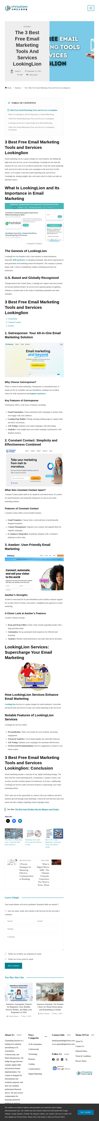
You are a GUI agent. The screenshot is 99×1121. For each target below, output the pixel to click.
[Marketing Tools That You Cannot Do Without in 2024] (34, 833)
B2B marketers (19, 260)
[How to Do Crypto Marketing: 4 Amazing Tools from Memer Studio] (54, 833)
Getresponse (12, 319)
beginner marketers (38, 394)
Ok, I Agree (86, 1112)
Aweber (11, 326)
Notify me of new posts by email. (20, 959)
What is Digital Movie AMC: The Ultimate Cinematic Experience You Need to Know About (43, 873)
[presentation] (7, 1000)
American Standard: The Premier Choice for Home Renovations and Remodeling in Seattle (18, 1007)
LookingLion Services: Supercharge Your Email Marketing (30, 123)
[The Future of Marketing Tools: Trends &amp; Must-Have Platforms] (14, 833)
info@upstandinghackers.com (63, 1041)
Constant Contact (14, 322)
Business (27, 27)
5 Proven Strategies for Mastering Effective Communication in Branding (26, 870)
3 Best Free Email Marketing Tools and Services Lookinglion (33, 110)
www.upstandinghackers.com (63, 1044)
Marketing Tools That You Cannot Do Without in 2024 (33, 842)
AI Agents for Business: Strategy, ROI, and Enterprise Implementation (50, 1007)
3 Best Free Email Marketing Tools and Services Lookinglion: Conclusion (31, 128)
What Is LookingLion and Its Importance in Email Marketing (31, 114)
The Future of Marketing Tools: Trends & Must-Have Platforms (13, 842)
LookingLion (10, 704)
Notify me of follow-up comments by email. (25, 954)
